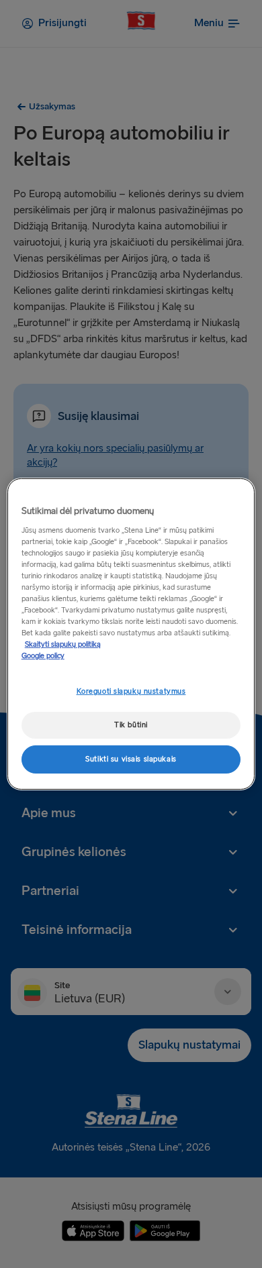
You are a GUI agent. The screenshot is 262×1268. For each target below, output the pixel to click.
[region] (131, 634)
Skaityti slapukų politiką (63, 644)
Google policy (42, 655)
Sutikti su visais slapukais (130, 759)
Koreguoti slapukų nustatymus (131, 691)
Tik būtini (131, 725)
